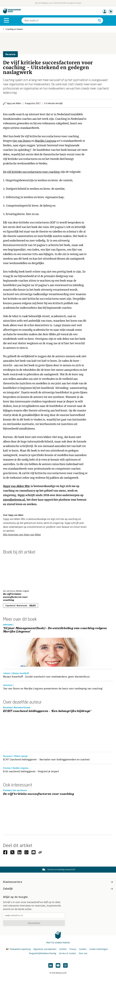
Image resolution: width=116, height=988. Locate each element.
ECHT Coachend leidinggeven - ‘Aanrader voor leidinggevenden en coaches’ (46, 759)
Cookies (83, 949)
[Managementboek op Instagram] (65, 965)
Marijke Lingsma (45, 141)
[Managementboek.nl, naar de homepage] (12, 13)
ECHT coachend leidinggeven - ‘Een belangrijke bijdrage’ (47, 711)
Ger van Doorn (22, 141)
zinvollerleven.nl (14, 499)
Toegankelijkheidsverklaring (42, 953)
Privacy (72, 949)
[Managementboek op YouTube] (58, 965)
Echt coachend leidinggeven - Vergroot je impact (31, 771)
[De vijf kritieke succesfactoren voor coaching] (13, 571)
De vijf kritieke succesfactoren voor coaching (31, 172)
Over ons (83, 953)
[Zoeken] (99, 20)
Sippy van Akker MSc (16, 486)
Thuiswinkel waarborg (20, 949)
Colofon (63, 949)
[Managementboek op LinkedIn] (50, 965)
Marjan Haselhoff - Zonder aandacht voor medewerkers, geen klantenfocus (46, 676)
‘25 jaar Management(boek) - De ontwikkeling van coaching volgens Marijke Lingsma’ (55, 630)
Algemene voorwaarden (44, 949)
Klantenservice (12, 882)
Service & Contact (67, 953)
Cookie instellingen (98, 949)
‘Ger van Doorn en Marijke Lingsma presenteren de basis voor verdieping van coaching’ (53, 688)
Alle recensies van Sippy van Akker (22, 534)
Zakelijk (8, 888)
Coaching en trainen (14, 29)
